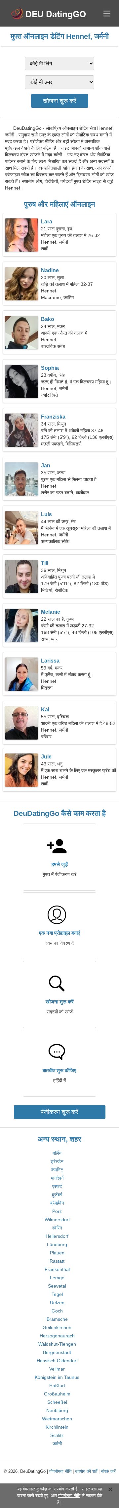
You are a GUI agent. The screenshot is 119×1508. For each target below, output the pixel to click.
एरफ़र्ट (57, 1186)
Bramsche (57, 1319)
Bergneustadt (57, 1352)
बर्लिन (57, 1153)
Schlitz (57, 1435)
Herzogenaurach (57, 1335)
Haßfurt (57, 1385)
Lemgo (57, 1277)
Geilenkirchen (57, 1327)
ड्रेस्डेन (57, 1161)
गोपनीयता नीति (60, 1471)
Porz (57, 1211)
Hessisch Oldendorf (57, 1360)
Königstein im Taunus (57, 1377)
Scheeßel (57, 1402)
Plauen (57, 1252)
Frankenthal (57, 1269)
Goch (57, 1310)
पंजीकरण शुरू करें (59, 1112)
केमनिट (57, 1169)
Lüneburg (57, 1244)
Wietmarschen (57, 1418)
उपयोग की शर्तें (86, 1471)
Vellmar (57, 1369)
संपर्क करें (108, 1471)
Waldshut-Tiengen (57, 1344)
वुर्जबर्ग (57, 1194)
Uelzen (57, 1302)
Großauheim (57, 1393)
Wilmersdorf (57, 1219)
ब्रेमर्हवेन (57, 1203)
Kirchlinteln (57, 1427)
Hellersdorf (57, 1236)
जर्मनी (57, 1443)
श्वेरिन (57, 1227)
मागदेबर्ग (57, 1178)
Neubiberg (57, 1410)
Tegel (57, 1294)
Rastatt (57, 1261)
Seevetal (57, 1286)
